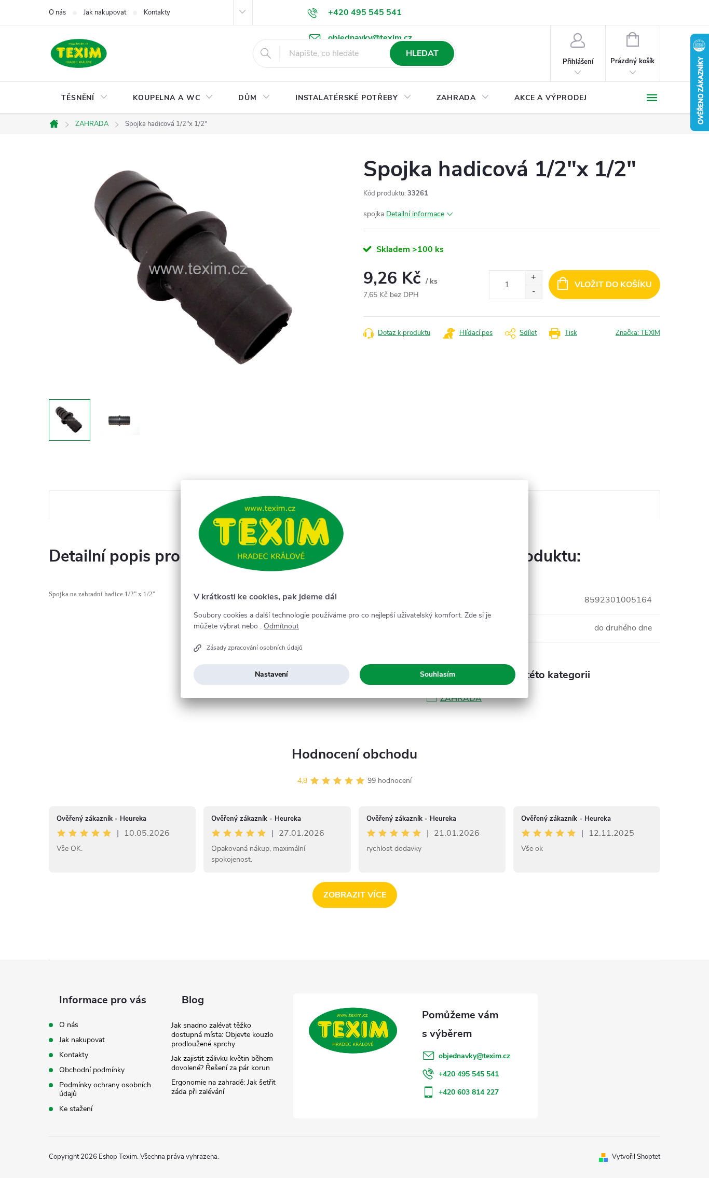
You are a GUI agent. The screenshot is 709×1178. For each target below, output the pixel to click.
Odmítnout (281, 626)
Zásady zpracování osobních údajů (255, 647)
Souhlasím (437, 674)
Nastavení (271, 674)
